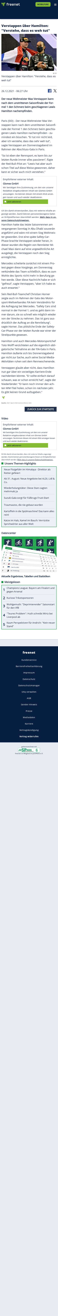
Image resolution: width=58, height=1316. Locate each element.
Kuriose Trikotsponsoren (20, 597)
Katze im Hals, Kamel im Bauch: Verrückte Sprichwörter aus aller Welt (27, 522)
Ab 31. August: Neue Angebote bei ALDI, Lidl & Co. (29, 480)
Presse (29, 711)
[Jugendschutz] (29, 750)
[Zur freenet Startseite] (10, 3)
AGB (29, 698)
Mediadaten (29, 717)
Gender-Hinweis (29, 704)
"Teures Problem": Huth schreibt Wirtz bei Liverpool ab (30, 615)
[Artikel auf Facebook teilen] (50, 90)
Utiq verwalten (29, 691)
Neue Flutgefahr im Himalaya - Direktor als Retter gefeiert (27, 471)
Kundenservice (29, 660)
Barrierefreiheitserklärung (29, 666)
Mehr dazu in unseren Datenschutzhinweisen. (35, 459)
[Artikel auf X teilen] (55, 90)
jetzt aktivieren (14, 201)
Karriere (29, 723)
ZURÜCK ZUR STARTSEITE (40, 409)
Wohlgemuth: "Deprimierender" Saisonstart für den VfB (31, 606)
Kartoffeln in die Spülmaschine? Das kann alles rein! (29, 513)
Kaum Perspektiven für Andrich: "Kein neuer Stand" (31, 624)
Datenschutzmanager (29, 685)
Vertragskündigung (29, 730)
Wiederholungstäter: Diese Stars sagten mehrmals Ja (25, 489)
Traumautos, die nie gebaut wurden (23, 504)
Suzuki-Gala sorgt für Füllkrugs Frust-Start (26, 497)
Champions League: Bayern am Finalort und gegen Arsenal (30, 589)
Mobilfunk (43, 4)
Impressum (29, 672)
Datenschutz (29, 679)
